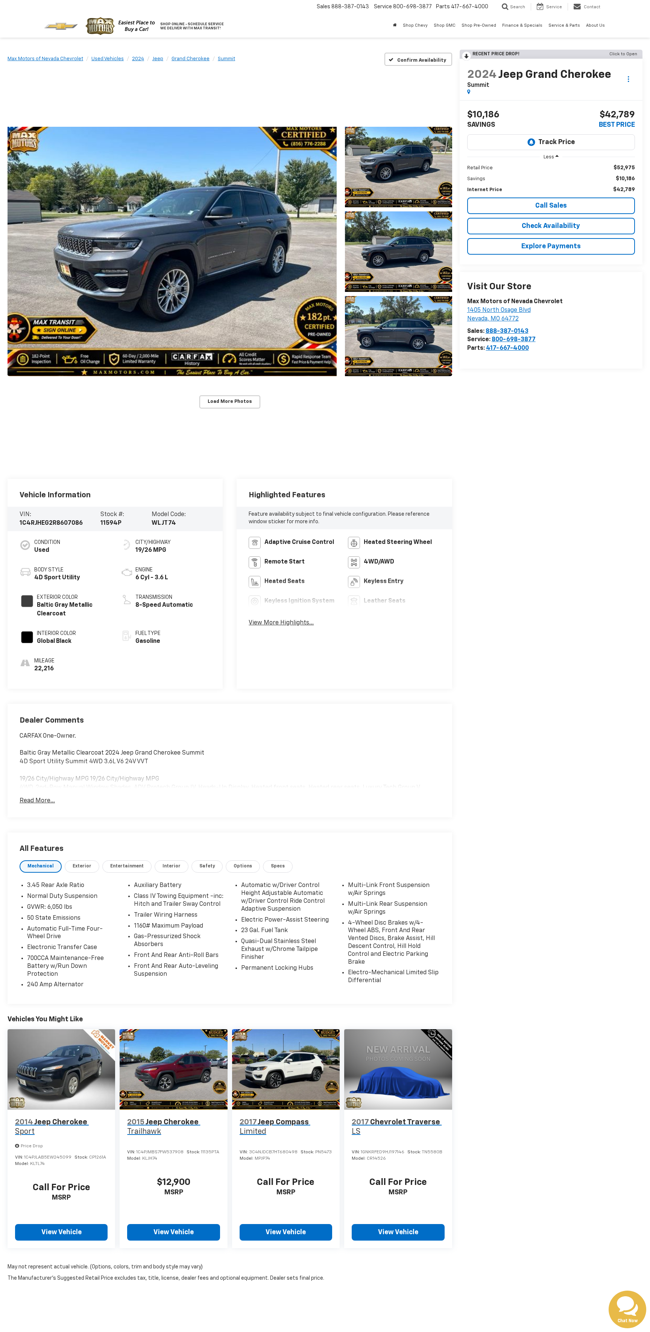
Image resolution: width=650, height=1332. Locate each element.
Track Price (556, 142)
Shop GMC (445, 25)
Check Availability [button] (551, 226)
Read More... (37, 801)
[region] (551, 179)
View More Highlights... (281, 623)
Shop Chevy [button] (415, 25)
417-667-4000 (507, 348)
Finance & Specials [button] (522, 25)
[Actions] (628, 78)
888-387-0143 (507, 331)
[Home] (395, 26)
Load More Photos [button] (230, 401)
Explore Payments (551, 246)
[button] (172, 251)
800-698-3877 (514, 340)
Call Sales (551, 205)
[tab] (41, 866)
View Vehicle (61, 1232)
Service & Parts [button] (564, 25)
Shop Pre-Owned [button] (479, 25)
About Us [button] (595, 25)
